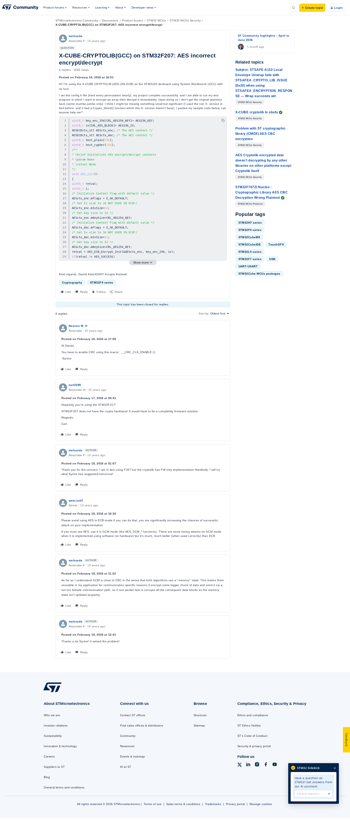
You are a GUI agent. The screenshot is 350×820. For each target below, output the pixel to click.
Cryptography (72, 282)
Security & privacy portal (254, 746)
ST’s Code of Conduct (252, 735)
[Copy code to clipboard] (223, 120)
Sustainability (53, 735)
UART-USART (248, 266)
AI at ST (125, 766)
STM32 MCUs (156, 20)
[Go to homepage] (73, 691)
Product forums (132, 20)
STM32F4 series (101, 282)
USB (272, 259)
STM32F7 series (250, 259)
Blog (47, 777)
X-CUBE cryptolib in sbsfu (256, 112)
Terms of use (152, 804)
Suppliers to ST (54, 766)
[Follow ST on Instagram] (257, 765)
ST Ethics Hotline (249, 725)
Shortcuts (200, 715)
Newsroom (127, 746)
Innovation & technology (60, 746)
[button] (312, 8)
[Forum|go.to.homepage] (20, 8)
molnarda (75, 36)
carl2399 (75, 385)
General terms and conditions (64, 787)
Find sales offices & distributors (141, 725)
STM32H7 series (250, 222)
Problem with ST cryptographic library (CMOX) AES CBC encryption (260, 134)
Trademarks (213, 804)
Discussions (110, 20)
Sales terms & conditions (183, 804)
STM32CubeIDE (249, 244)
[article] (143, 347)
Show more (141, 262)
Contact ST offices (132, 715)
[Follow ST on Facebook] (265, 765)
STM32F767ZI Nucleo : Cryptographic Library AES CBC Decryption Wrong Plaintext (261, 192)
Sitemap (199, 725)
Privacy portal (235, 804)
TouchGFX (276, 244)
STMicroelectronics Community (76, 20)
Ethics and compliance (252, 715)
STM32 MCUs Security (185, 20)
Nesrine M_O (78, 325)
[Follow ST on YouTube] (274, 765)
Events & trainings (132, 756)
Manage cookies (261, 804)
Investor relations (56, 725)
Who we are (52, 715)
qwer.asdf (76, 500)
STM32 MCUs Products (250, 204)
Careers (49, 756)
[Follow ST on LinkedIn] (248, 765)
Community (128, 735)
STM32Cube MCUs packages (259, 273)
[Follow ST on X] (239, 765)
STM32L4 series (250, 251)
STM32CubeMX (249, 237)
